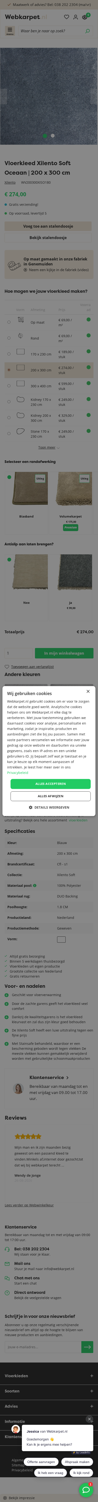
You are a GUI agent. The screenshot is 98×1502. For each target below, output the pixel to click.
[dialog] (48, 751)
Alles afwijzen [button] (51, 796)
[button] (49, 807)
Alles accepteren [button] (50, 784)
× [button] (88, 691)
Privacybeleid (17, 772)
